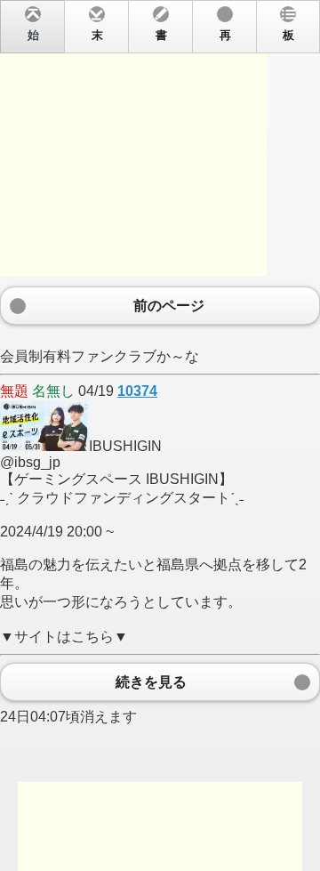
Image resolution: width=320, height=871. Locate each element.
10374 (137, 391)
